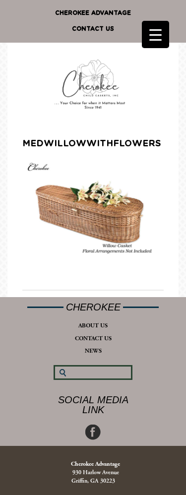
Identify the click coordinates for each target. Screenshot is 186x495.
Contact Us (93, 29)
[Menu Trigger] (155, 34)
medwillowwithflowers (91, 143)
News (93, 351)
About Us (93, 325)
